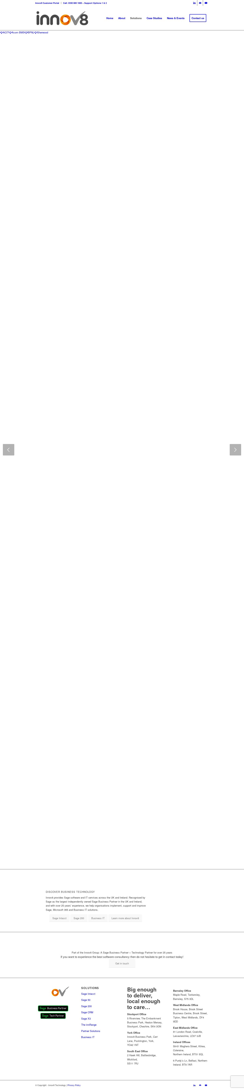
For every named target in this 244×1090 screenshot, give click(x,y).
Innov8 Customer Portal (47, 3)
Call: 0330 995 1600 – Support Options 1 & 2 (85, 3)
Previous (8, 449)
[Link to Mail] (200, 3)
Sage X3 (86, 1018)
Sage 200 (86, 1006)
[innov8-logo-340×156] (62, 18)
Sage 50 (85, 1000)
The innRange (88, 1024)
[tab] (4, 32)
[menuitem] (48, 3)
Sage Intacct (88, 994)
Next (235, 449)
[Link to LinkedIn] (194, 3)
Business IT (88, 1037)
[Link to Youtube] (206, 3)
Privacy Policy (74, 1085)
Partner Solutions (90, 1031)
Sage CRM (87, 1012)
